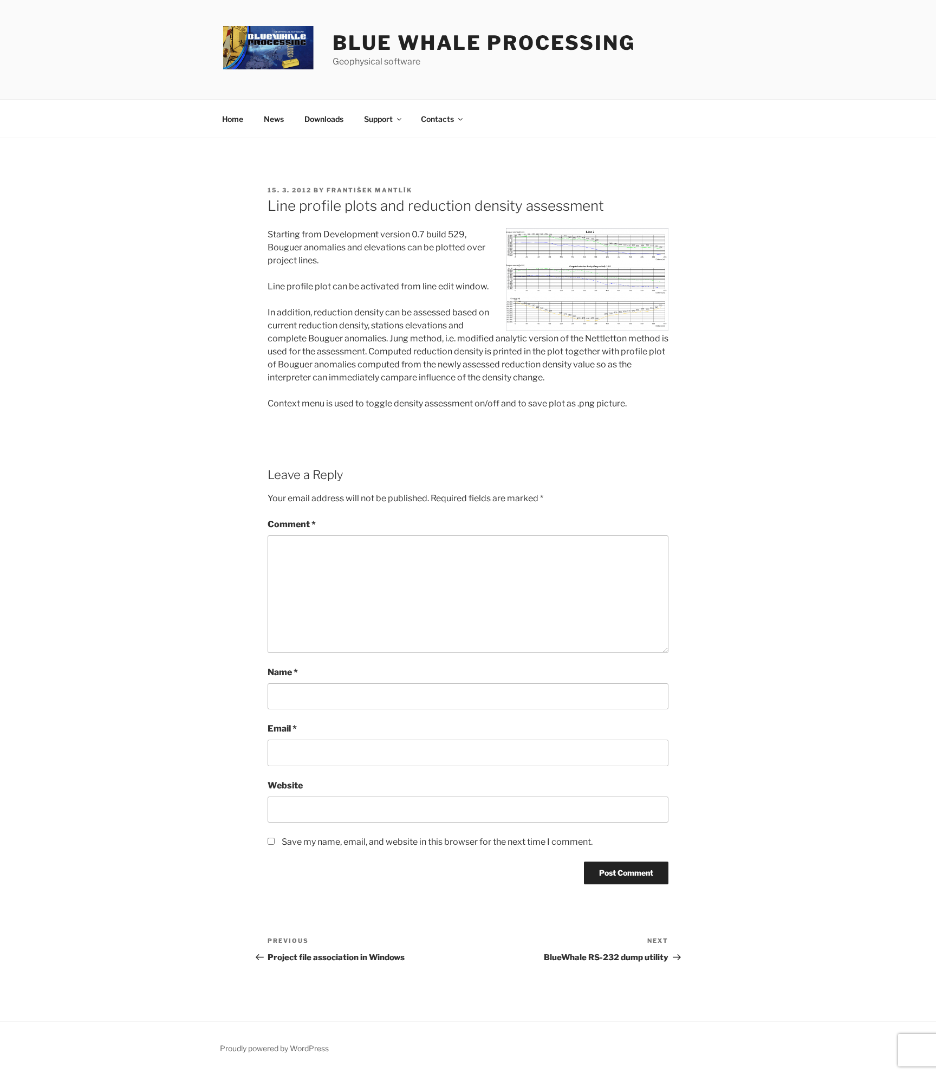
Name (283, 672)
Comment (292, 524)
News (274, 119)
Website (285, 785)
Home (232, 119)
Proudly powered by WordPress (274, 1048)
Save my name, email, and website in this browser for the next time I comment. (437, 842)
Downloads (323, 119)
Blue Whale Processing (484, 43)
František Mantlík (369, 190)
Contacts (437, 119)
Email (282, 728)
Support (378, 119)
